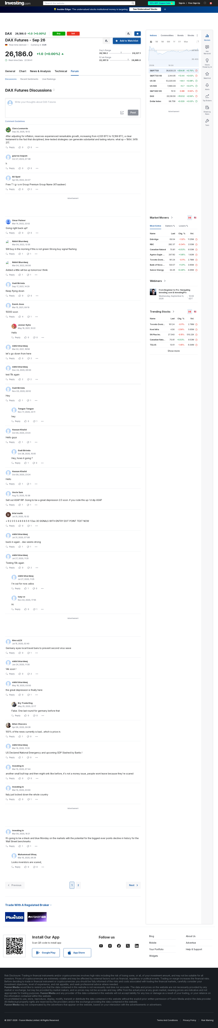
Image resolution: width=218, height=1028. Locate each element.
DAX (152, 96)
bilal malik (17, 513)
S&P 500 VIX (156, 91)
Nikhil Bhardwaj (20, 241)
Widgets (153, 955)
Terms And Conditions (167, 1020)
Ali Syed (16, 177)
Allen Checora (19, 724)
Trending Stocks (160, 311)
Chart (22, 71)
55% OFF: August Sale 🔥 (161, 3)
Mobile (152, 942)
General (10, 71)
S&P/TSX (154, 70)
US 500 (153, 86)
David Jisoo (18, 304)
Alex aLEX (17, 640)
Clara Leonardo (20, 128)
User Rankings (49, 79)
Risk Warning (207, 1020)
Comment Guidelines (15, 121)
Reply (12, 147)
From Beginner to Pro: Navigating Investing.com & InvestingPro (174, 291)
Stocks (191, 35)
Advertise (191, 942)
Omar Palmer (19, 220)
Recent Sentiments (29, 79)
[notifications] (205, 2)
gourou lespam (19, 156)
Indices (153, 35)
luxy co (21, 597)
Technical (61, 71)
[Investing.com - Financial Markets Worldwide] (17, 3)
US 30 (153, 81)
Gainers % (170, 226)
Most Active (155, 226)
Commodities (167, 35)
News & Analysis (40, 71)
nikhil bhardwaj (20, 346)
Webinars (156, 281)
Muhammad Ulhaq (27, 854)
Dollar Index (155, 101)
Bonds (180, 35)
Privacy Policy (189, 1020)
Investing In (18, 766)
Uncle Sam (17, 492)
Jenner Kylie (24, 325)
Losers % (183, 226)
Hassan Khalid (19, 429)
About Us (190, 936)
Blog (151, 936)
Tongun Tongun (26, 409)
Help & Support (194, 949)
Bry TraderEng (25, 703)
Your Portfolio (156, 949)
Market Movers (159, 217)
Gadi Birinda (18, 283)
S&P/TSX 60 (156, 76)
